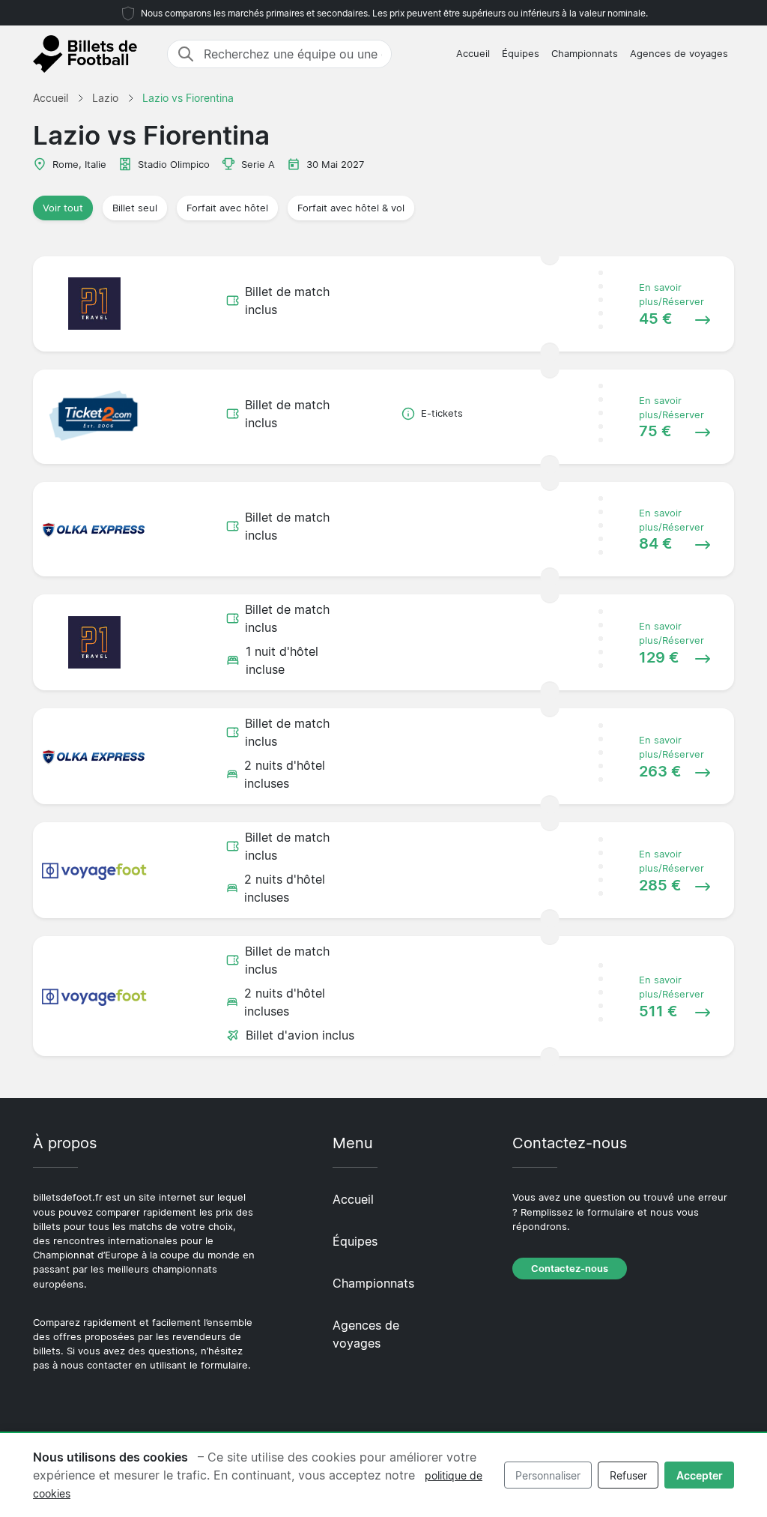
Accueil (473, 53)
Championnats (584, 53)
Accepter (699, 1475)
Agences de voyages (679, 53)
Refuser (628, 1475)
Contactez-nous (569, 1268)
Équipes (520, 53)
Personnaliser (547, 1475)
